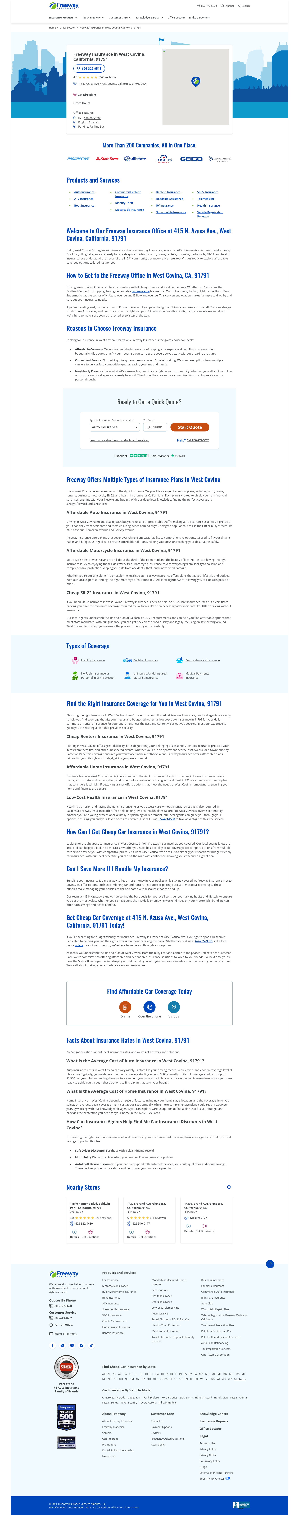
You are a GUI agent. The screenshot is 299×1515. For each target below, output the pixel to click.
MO (231, 1374)
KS (185, 1374)
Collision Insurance (145, 660)
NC (104, 1379)
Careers (106, 1432)
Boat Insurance (84, 205)
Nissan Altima (238, 1397)
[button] (196, 81)
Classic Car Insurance (114, 1321)
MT (243, 1374)
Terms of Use (207, 1443)
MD (207, 1374)
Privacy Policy (208, 1449)
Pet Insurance (160, 1313)
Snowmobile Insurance (171, 212)
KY (190, 1374)
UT (196, 1379)
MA (201, 1374)
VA (201, 1379)
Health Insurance (208, 205)
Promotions (109, 1444)
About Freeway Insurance (117, 1421)
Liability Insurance (93, 660)
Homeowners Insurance (116, 1327)
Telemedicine (206, 199)
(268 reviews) (104, 1218)
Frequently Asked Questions (167, 1438)
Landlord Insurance (212, 1286)
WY (230, 1379)
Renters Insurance (168, 192)
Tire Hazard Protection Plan (217, 1325)
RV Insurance (165, 205)
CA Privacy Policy (210, 1461)
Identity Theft (124, 203)
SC (175, 1379)
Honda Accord (203, 1397)
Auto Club (207, 1303)
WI (218, 1379)
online (79, 945)
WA (213, 1379)
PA (166, 1379)
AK (104, 1374)
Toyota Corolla (148, 1402)
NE (115, 1379)
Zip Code (148, 420)
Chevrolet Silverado (113, 1397)
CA (125, 1374)
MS (237, 1374)
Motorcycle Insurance (129, 210)
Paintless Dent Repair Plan (216, 1331)
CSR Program (110, 1438)
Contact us (157, 1421)
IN (180, 1374)
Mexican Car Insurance (165, 1331)
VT (207, 1379)
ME (213, 1374)
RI (171, 1379)
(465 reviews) (107, 77)
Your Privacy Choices (212, 1478)
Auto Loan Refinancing (214, 1343)
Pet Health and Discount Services (220, 1337)
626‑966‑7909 (92, 118)
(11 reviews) (158, 1218)
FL (152, 1374)
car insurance (141, 291)
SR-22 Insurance (111, 1315)
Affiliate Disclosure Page (124, 1507)
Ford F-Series (169, 1397)
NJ (126, 1379)
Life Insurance (160, 1290)
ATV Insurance (83, 199)
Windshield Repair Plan (215, 1309)
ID (171, 1374)
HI (162, 1374)
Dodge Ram (134, 1397)
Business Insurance (212, 1280)
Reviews (156, 1432)
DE (146, 1374)
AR (114, 1374)
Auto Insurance (84, 192)
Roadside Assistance (169, 199)
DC (141, 1374)
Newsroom (108, 1456)
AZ (119, 1374)
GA (157, 1374)
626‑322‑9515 (203, 941)
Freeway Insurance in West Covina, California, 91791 (110, 27)
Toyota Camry (129, 1402)
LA (195, 1374)
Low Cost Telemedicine (165, 1307)
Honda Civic (221, 1397)
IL (176, 1374)
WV (224, 1379)
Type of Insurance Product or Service (111, 420)
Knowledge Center (214, 1414)
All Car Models (167, 1402)
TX (191, 1379)
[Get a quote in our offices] (174, 1007)
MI (219, 1374)
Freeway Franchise (113, 1427)
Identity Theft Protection (166, 1325)
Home (52, 27)
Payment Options (161, 1427)
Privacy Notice (208, 1455)
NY (143, 1379)
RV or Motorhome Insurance (119, 1291)
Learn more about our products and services (119, 440)
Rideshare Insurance (213, 1297)
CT (136, 1374)
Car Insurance (110, 1280)
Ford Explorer (151, 1397)
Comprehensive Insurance (202, 660)
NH (121, 1379)
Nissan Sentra (110, 1402)
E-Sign (203, 1466)
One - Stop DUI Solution (215, 1354)
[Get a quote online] (125, 1007)
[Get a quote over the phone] (149, 1007)
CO (131, 1374)
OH (149, 1379)
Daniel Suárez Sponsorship (118, 1450)
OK (155, 1379)
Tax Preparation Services (215, 1348)
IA (167, 1374)
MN (225, 1374)
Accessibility (158, 1444)
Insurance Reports (214, 1421)
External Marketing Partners (216, 1472)
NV (137, 1379)
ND (110, 1379)
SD (180, 1379)
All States (240, 1379)
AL (109, 1374)
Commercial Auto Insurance (217, 1291)
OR (160, 1379)
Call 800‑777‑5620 (198, 440)
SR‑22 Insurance (207, 192)
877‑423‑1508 (166, 819)
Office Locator (68, 27)
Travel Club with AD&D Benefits (170, 1319)
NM (132, 1379)
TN (186, 1379)
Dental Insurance (162, 1301)
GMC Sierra (186, 1397)
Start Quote (190, 427)
